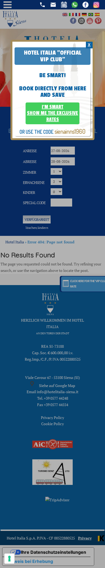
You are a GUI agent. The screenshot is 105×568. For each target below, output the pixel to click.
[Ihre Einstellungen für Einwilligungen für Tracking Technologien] (9, 558)
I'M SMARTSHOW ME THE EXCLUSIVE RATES (52, 113)
